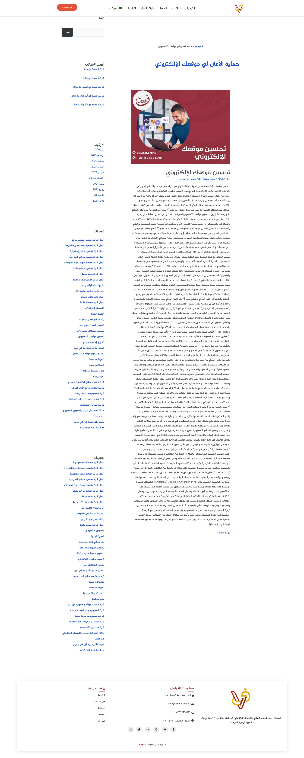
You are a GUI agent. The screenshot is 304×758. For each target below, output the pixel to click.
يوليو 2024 (98, 183)
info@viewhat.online (179, 703)
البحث (101, 17)
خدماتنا (101, 707)
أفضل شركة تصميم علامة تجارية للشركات (83, 245)
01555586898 (183, 712)
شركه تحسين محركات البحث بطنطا (86, 399)
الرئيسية (191, 8)
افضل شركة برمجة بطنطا (92, 302)
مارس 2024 (98, 200)
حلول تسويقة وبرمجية (93, 370)
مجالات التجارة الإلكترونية (91, 427)
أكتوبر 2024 (97, 166)
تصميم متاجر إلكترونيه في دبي (89, 348)
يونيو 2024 (98, 189)
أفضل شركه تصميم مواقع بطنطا (88, 268)
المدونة (163, 8)
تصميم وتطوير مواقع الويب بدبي (88, 353)
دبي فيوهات (98, 376)
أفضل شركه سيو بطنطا (93, 274)
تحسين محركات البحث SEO (90, 330)
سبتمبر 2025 (97, 161)
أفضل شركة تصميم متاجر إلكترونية (87, 251)
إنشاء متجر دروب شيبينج (92, 296)
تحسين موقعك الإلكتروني (198, 171)
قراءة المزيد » (223, 532)
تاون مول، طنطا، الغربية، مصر (178, 695)
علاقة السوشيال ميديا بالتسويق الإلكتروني (83, 410)
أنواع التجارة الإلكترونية (92, 285)
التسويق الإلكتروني (94, 308)
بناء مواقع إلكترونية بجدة (91, 319)
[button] (67, 7)
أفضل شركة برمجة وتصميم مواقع (88, 239)
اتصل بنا (132, 8)
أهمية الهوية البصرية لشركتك (89, 291)
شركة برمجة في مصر (94, 69)
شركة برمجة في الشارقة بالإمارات (88, 104)
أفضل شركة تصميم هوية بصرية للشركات (84, 262)
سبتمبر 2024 (97, 172)
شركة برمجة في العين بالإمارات (88, 86)
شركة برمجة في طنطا (93, 78)
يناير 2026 (99, 149)
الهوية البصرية (97, 313)
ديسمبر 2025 (97, 155)
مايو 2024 (99, 195)
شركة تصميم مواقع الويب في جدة (87, 387)
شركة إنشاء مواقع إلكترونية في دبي (86, 382)
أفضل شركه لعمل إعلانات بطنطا (88, 279)
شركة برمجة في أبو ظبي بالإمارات (87, 95)
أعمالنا (102, 714)
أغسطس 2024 (96, 178)
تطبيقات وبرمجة (96, 359)
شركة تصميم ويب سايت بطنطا (89, 393)
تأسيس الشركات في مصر (91, 325)
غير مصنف (99, 416)
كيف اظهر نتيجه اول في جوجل (88, 421)
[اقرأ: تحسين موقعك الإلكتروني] (180, 127)
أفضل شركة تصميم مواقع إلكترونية (86, 257)
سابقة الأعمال (148, 8)
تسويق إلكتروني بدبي (93, 342)
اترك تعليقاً (224, 179)
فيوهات (141, 744)
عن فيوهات (99, 701)
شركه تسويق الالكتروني (92, 404)
